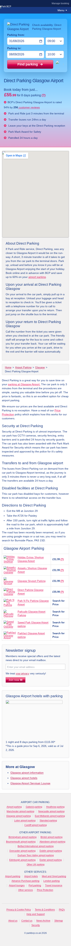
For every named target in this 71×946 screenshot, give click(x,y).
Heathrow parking (55, 807)
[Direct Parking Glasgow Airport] (10, 592)
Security (35, 925)
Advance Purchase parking (25, 881)
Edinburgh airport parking (22, 860)
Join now (14, 679)
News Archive (43, 920)
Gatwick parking (34, 807)
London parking (51, 881)
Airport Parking (23, 367)
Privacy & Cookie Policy (18, 909)
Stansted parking (48, 820)
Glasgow (40, 367)
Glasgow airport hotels (23, 777)
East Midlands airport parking (50, 816)
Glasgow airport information (27, 772)
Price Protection (45, 890)
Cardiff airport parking (35, 825)
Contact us (26, 920)
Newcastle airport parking (51, 811)
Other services (25, 890)
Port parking (35, 885)
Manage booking (60, 3)
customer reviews (29, 107)
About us (12, 920)
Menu (61, 10)
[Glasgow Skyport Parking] (10, 581)
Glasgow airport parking (18, 816)
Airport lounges (17, 885)
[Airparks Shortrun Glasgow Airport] (10, 570)
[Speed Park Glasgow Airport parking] (10, 624)
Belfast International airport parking (36, 846)
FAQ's (62, 909)
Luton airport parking (25, 820)
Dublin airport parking (51, 850)
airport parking (37, 276)
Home (8, 367)
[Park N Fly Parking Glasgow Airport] (10, 602)
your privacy (22, 673)
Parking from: (16, 34)
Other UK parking (35, 864)
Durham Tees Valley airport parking (36, 855)
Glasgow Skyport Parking (31, 581)
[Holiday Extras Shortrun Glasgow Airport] (10, 559)
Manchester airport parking (20, 811)
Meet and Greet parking (54, 876)
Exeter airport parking (51, 860)
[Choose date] (40, 41)
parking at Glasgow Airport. (24, 384)
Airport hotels (31, 876)
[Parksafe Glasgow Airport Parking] (10, 613)
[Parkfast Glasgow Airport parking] (10, 635)
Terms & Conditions (45, 909)
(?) (43, 95)
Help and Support (36, 914)
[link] (35, 724)
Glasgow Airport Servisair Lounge (30, 783)
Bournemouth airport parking (21, 841)
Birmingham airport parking (23, 837)
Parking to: (14, 48)
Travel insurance (53, 885)
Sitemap (58, 920)
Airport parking (14, 807)
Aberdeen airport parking (52, 841)
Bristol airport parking (51, 837)
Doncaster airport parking (22, 850)
